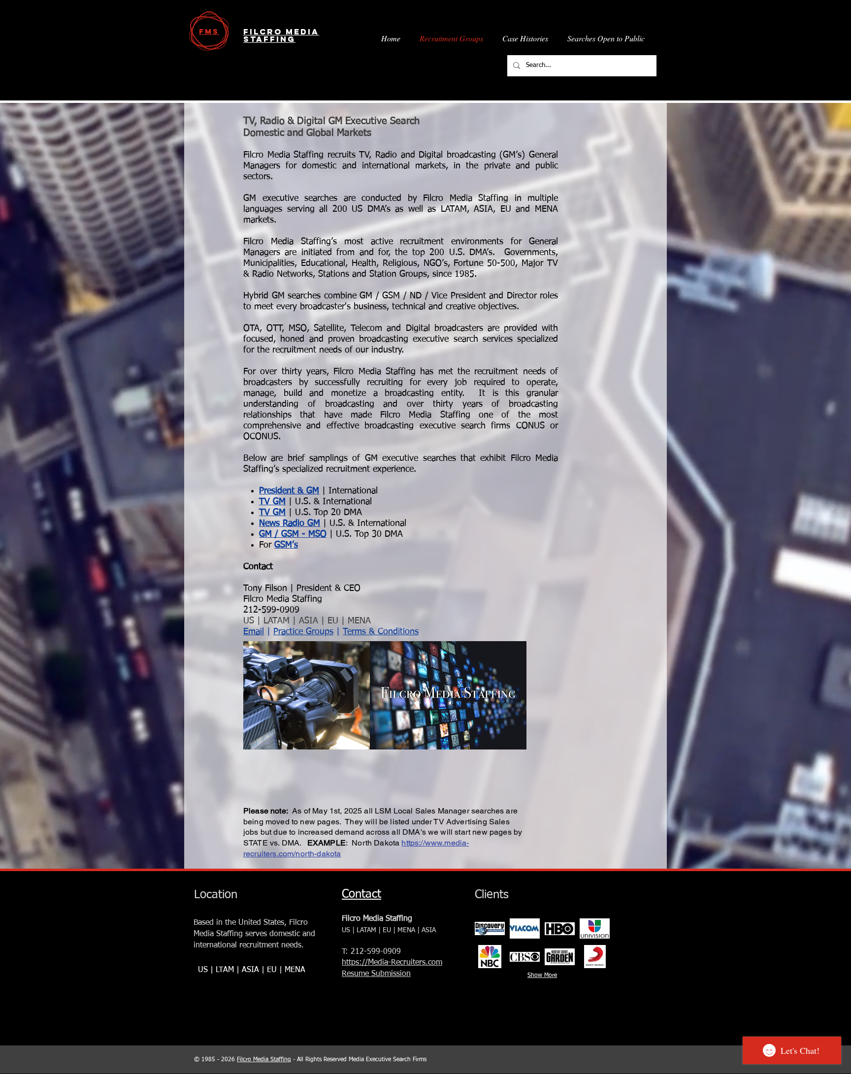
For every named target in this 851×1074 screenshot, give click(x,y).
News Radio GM (289, 523)
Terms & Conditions (381, 631)
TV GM (272, 501)
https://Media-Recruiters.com (392, 963)
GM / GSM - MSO (293, 534)
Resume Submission (376, 974)
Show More (542, 975)
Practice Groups (303, 631)
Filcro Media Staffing (264, 1060)
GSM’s (286, 545)
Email (253, 631)
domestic (284, 934)
